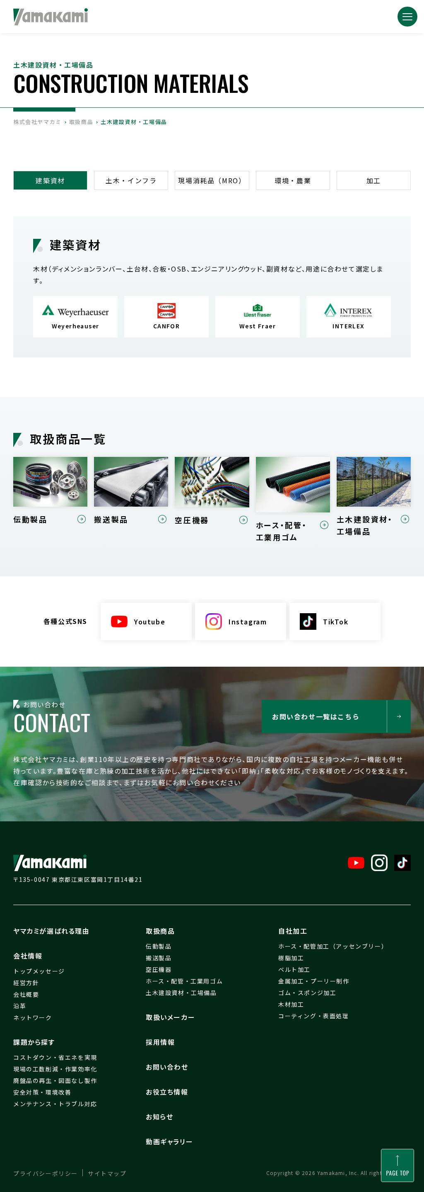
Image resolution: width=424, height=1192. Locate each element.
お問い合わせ (167, 1067)
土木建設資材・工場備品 (181, 992)
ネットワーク (32, 1017)
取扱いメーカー (170, 1017)
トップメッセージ (39, 971)
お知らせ (159, 1117)
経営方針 (26, 982)
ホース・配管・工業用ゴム (184, 981)
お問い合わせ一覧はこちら (315, 716)
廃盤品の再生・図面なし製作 (55, 1080)
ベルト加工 (294, 969)
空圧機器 (158, 969)
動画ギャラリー (169, 1141)
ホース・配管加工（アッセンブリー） (333, 946)
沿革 (19, 1006)
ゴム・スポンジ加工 (307, 992)
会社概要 (26, 994)
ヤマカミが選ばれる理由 (51, 931)
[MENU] (407, 17)
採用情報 (160, 1042)
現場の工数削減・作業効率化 (55, 1069)
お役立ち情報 (167, 1092)
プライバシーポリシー (45, 1173)
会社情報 (27, 956)
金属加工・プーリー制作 (313, 981)
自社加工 (292, 931)
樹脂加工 (291, 958)
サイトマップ (107, 1173)
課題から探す (34, 1042)
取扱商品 (160, 931)
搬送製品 (158, 958)
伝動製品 (158, 946)
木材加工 (291, 1004)
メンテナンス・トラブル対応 (55, 1104)
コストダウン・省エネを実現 (55, 1057)
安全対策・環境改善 (42, 1092)
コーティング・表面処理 (313, 1016)
